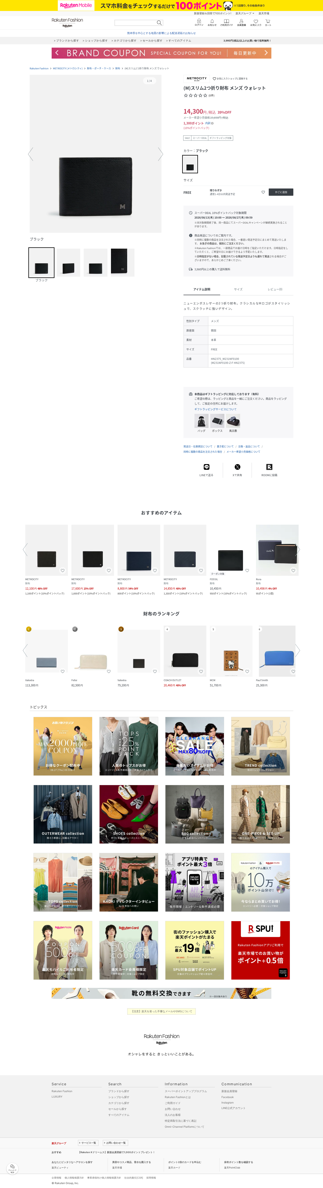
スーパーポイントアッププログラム (186, 1091)
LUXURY (57, 1096)
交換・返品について (249, 446)
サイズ (238, 289)
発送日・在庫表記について (197, 446)
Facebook (227, 1097)
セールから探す (117, 1109)
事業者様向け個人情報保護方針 (104, 1177)
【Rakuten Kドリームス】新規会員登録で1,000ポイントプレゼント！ (116, 1152)
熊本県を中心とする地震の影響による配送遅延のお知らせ (161, 33)
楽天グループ (243, 13)
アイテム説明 (201, 289)
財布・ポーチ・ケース (99, 68)
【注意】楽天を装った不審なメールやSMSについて (161, 1011)
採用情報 (151, 1177)
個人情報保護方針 (74, 1177)
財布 (117, 68)
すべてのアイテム (118, 1114)
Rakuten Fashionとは (178, 1097)
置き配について (225, 446)
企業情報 (56, 1177)
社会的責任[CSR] (133, 1177)
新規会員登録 (229, 1091)
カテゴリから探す (118, 1103)
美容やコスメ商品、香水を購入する (131, 1162)
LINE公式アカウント (233, 1108)
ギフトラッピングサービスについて (215, 409)
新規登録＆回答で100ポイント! (212, 13)
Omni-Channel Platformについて (184, 1126)
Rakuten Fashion (39, 68)
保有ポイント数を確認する (238, 1162)
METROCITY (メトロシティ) (68, 68)
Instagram (227, 1102)
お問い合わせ (173, 1109)
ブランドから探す (118, 1091)
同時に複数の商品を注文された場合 (202, 452)
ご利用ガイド (173, 1103)
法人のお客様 (173, 1114)
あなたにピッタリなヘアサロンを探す (72, 1162)
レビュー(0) (275, 289)
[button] (96, 154)
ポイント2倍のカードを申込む (184, 1162)
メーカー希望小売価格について (243, 452)
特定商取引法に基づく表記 (180, 1120)
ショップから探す (118, 1097)
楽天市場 (264, 13)
